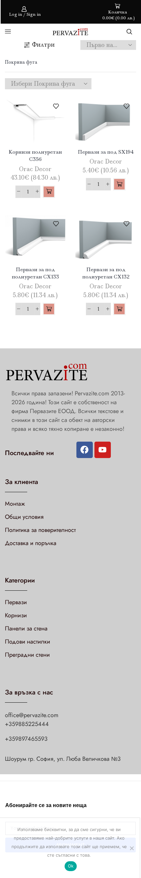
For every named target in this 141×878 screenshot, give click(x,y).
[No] (131, 848)
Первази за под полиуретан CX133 (35, 273)
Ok (71, 865)
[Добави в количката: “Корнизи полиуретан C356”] (49, 192)
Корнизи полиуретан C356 (35, 155)
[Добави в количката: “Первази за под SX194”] (119, 184)
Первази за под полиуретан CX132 (106, 273)
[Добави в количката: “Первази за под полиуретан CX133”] (49, 309)
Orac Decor (35, 169)
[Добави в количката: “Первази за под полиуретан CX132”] (119, 309)
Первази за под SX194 (106, 151)
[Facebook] (84, 450)
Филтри (43, 45)
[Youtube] (102, 450)
